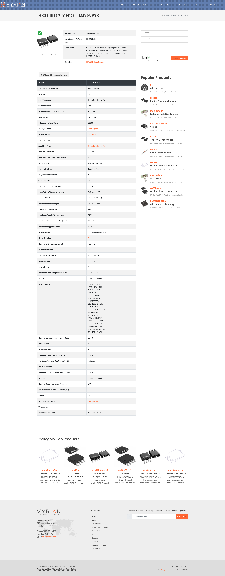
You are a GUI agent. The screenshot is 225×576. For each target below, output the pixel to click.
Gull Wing (92, 134)
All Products (96, 524)
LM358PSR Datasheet (95, 62)
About (94, 520)
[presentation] (36, 465)
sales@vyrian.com (49, 536)
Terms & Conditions (44, 569)
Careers (95, 538)
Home (161, 15)
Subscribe (182, 516)
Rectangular (93, 128)
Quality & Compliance (100, 527)
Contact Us (96, 549)
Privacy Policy (58, 569)
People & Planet (98, 531)
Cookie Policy (71, 569)
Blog (93, 534)
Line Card (95, 541)
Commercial (93, 401)
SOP (90, 140)
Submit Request (179, 58)
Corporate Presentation (101, 545)
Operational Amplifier (97, 146)
